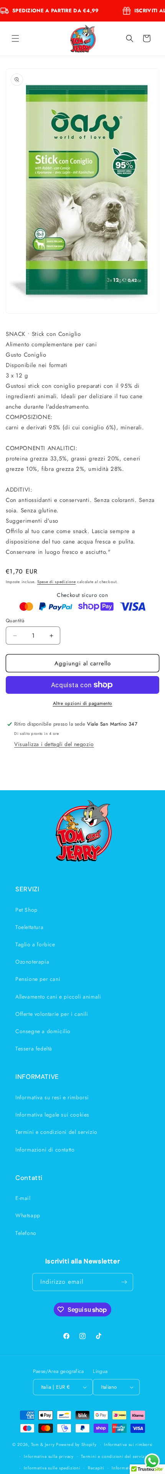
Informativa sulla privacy (49, 1456)
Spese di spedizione (56, 582)
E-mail (23, 1198)
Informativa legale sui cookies (52, 1114)
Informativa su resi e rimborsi (52, 1097)
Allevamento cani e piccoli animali (58, 996)
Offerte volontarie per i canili (51, 1014)
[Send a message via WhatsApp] (152, 1461)
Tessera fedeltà (33, 1048)
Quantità (15, 620)
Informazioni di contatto (44, 1149)
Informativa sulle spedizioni (52, 1468)
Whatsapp (27, 1215)
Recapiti (96, 1468)
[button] (15, 38)
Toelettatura (29, 927)
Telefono (25, 1233)
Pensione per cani (37, 979)
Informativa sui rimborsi (128, 1444)
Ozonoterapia (32, 961)
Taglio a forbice (35, 944)
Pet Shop (26, 910)
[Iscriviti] (124, 1282)
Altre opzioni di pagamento (82, 703)
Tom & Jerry (43, 1444)
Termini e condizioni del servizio (56, 1132)
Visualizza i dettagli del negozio (54, 744)
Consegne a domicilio (43, 1031)
